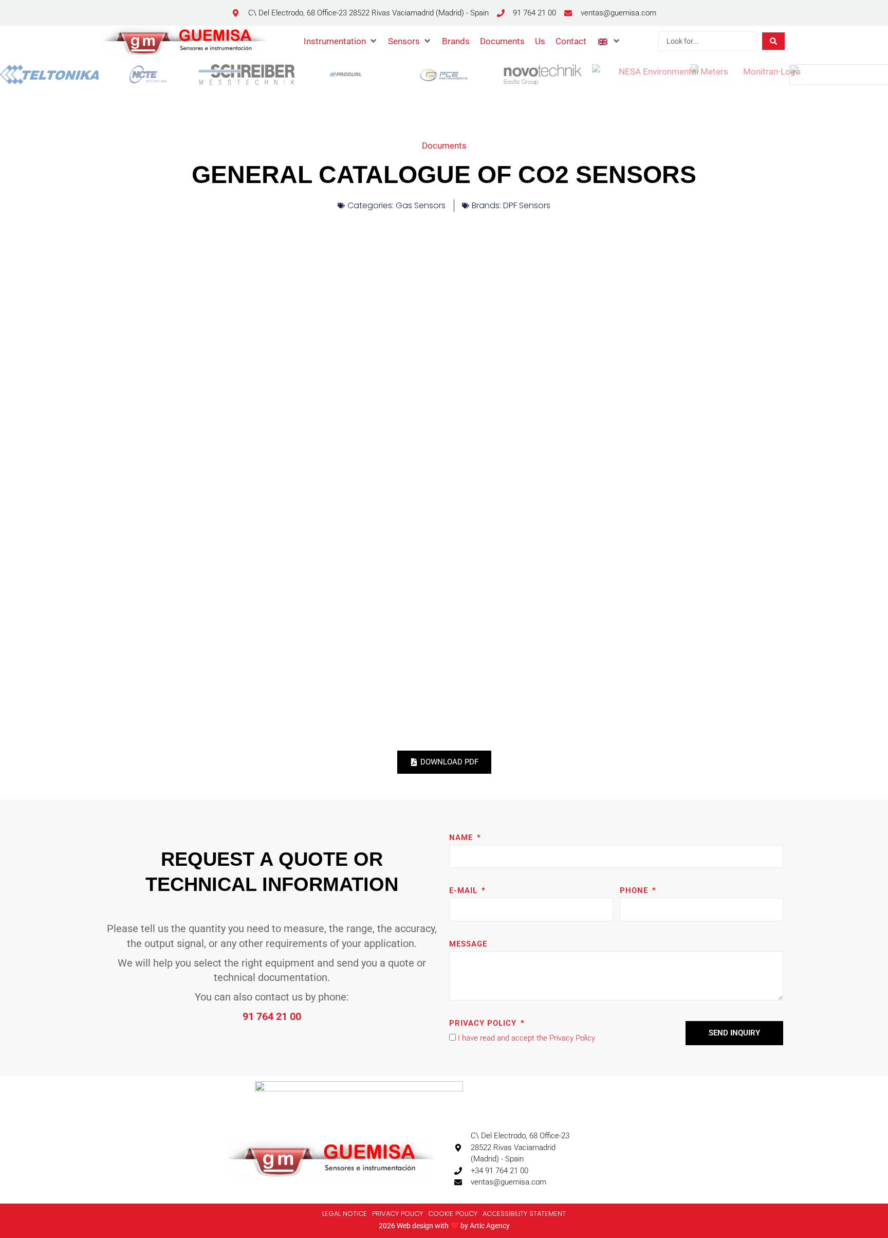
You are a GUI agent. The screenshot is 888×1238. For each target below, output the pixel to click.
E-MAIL (464, 890)
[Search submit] (773, 41)
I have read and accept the (526, 1038)
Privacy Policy (484, 1023)
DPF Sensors (526, 205)
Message (468, 944)
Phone (635, 890)
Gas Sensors (421, 205)
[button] (341, 41)
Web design (415, 1226)
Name (462, 837)
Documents (444, 145)
